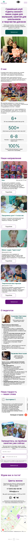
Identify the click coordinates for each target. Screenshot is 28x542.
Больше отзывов (16, 415)
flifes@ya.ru (14, 491)
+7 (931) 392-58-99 (14, 489)
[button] (14, 32)
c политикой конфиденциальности (16, 461)
